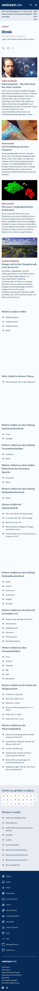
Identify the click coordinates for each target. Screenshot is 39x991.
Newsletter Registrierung (10, 983)
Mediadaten (6, 978)
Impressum (6, 967)
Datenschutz (6, 970)
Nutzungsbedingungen (9, 980)
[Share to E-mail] (3, 48)
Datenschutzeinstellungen (11, 972)
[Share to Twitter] (12, 48)
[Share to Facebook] (8, 48)
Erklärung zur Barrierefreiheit (12, 975)
